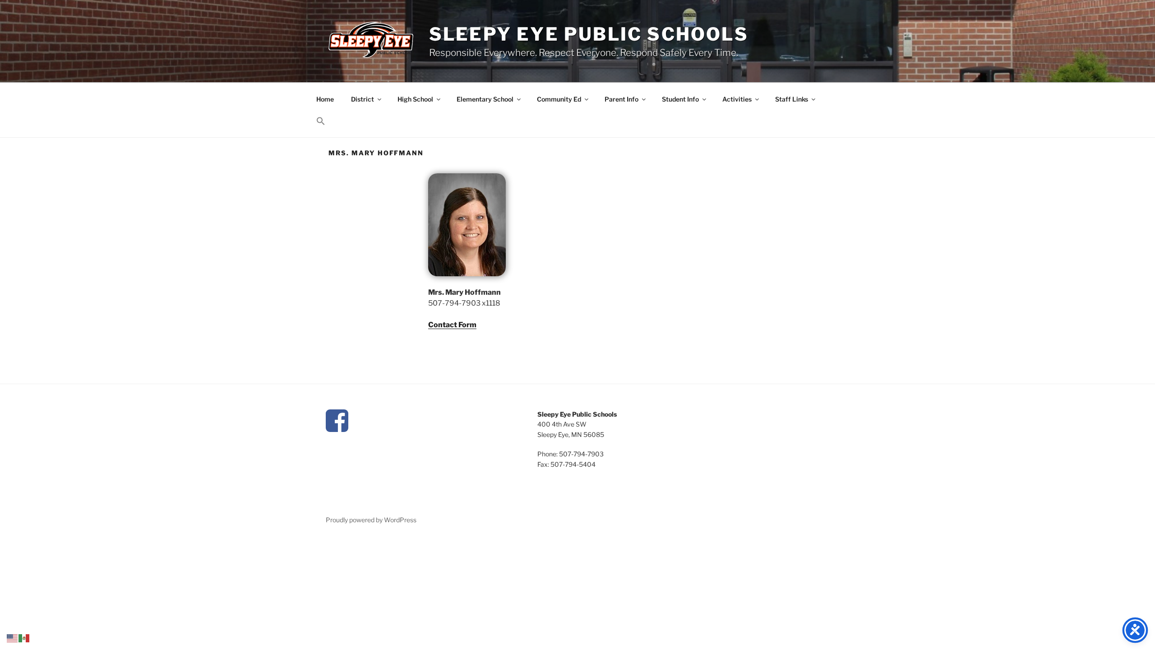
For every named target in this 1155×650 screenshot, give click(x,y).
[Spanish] (24, 637)
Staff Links (791, 99)
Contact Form (452, 324)
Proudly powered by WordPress (371, 520)
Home (325, 99)
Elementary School (485, 99)
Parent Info (621, 99)
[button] (320, 121)
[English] (12, 637)
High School (415, 99)
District (362, 99)
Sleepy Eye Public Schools (588, 34)
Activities (737, 99)
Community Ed (559, 99)
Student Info (680, 99)
